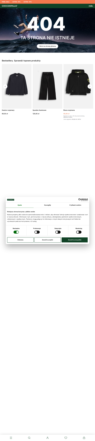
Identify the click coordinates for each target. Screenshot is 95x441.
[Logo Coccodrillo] (9, 6)
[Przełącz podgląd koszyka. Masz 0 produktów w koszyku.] (84, 438)
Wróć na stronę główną (47, 46)
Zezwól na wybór (47, 240)
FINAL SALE (5, 2)
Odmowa (20, 240)
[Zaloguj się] (47, 438)
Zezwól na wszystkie (74, 240)
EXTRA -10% (28, 2)
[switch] (37, 232)
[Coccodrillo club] (91, 6)
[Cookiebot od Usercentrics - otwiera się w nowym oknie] (80, 199)
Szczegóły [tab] (47, 205)
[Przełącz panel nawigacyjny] (11, 438)
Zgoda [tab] (20, 205)
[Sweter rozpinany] (17, 86)
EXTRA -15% (17, 2)
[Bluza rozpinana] (78, 86)
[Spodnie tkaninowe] (47, 86)
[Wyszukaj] (29, 438)
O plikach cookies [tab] (75, 205)
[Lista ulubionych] (66, 438)
